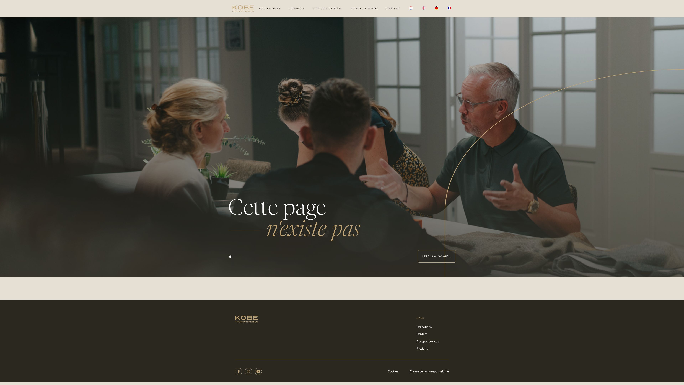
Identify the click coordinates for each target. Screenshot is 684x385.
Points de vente (364, 8)
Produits (296, 8)
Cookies (393, 371)
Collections (270, 8)
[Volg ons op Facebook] (238, 371)
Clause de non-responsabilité (429, 371)
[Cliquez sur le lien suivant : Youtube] (258, 371)
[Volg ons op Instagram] (248, 371)
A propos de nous (327, 8)
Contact (393, 8)
